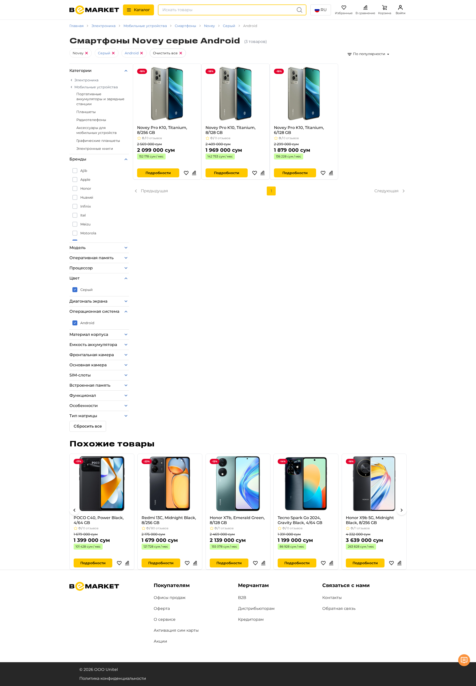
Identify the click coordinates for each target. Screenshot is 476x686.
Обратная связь (339, 608)
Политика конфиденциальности (112, 678)
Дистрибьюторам (256, 608)
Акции (160, 641)
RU (324, 9)
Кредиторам (251, 619)
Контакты (332, 597)
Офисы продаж (169, 597)
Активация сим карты (176, 630)
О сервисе (165, 619)
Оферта (162, 608)
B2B (242, 597)
